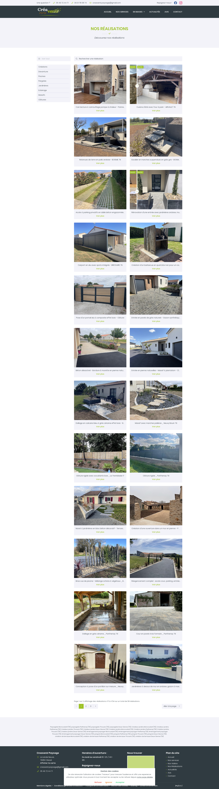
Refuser (98, 782)
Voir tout (44, 58)
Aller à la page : (170, 706)
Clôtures (42, 99)
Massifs (41, 95)
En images (137, 11)
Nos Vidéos (173, 763)
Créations (42, 67)
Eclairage (42, 90)
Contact (177, 11)
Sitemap (134, 786)
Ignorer (108, 782)
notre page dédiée (145, 777)
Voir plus (100, 110)
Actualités (154, 11)
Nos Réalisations (175, 766)
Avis (167, 11)
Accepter (120, 782)
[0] (76, 706)
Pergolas (42, 81)
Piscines (41, 76)
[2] (95, 706)
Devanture (43, 71)
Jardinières (43, 85)
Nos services (122, 11)
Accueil (107, 11)
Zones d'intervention (149, 786)
